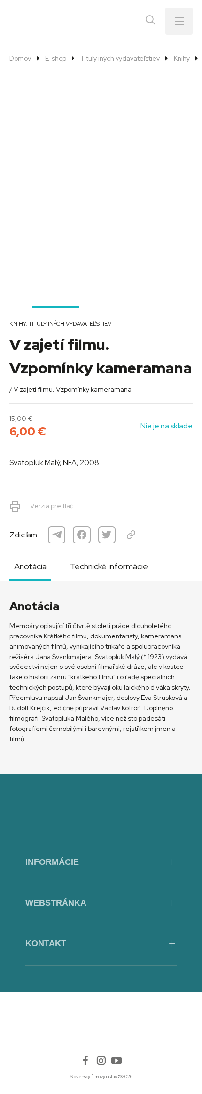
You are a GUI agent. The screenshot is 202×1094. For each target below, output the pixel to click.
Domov (20, 58)
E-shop (55, 58)
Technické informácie (109, 566)
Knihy (181, 58)
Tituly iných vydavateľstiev (119, 58)
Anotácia (30, 566)
